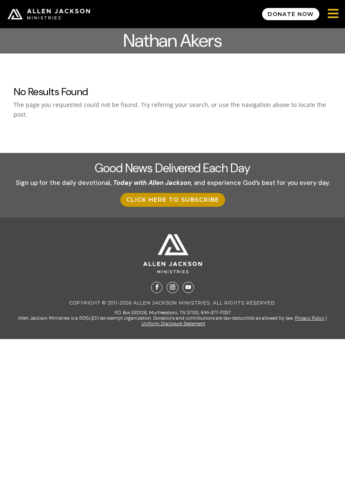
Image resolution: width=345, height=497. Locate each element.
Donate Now (291, 14)
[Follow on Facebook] (156, 287)
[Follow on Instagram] (172, 287)
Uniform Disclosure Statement (173, 323)
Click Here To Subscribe (172, 199)
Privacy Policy (309, 318)
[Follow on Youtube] (188, 287)
